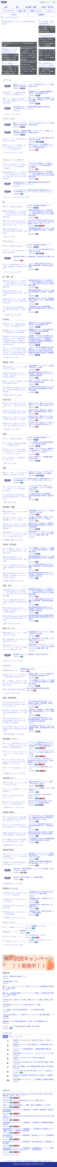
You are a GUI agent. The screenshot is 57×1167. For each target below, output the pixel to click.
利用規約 (18, 1161)
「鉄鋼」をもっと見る (9, 463)
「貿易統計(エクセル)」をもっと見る (14, 917)
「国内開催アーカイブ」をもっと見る (14, 773)
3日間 (5, 1036)
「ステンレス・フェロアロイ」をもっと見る (16, 197)
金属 (5, 7)
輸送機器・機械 (30, 7)
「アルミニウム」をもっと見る (12, 272)
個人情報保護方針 (29, 1161)
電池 (17, 7)
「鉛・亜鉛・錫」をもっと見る (12, 314)
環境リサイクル (36, 11)
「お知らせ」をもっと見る (11, 1154)
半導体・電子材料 (47, 7)
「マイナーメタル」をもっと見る (13, 152)
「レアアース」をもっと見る (11, 114)
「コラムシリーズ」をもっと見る (13, 945)
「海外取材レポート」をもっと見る (13, 807)
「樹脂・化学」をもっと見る (11, 623)
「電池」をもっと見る (9, 502)
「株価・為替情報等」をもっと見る (13, 734)
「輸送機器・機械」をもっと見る (13, 540)
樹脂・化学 (22, 11)
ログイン (48, 2)
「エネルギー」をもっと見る (11, 693)
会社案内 (39, 1161)
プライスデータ (8, 11)
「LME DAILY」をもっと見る (11, 429)
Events (13, 14)
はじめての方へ (9, 1161)
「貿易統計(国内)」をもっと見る (12, 845)
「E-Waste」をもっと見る (10, 357)
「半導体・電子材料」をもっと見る (13, 581)
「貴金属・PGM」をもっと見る (12, 395)
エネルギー (50, 11)
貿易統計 (41, 14)
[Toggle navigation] (54, 2)
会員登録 (42, 2)
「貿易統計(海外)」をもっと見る (12, 883)
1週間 (10, 1036)
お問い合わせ (48, 1161)
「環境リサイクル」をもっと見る (13, 661)
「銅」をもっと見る (9, 236)
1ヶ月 (16, 1036)
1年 (20, 1036)
